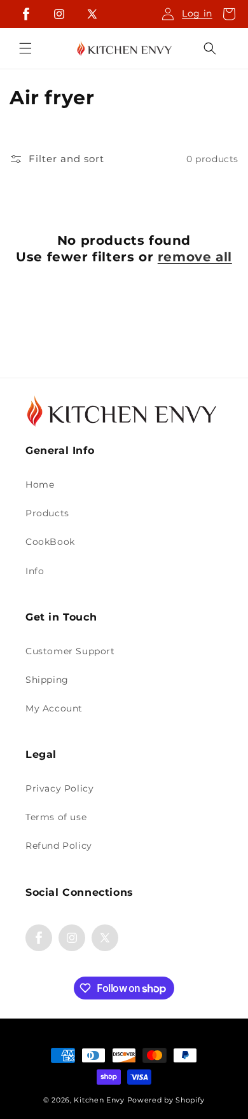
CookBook (50, 541)
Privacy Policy (59, 788)
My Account (54, 708)
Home (39, 484)
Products (47, 513)
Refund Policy (58, 845)
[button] (229, 14)
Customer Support (70, 651)
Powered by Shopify (166, 1099)
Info (34, 571)
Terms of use (55, 817)
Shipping (47, 679)
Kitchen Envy (100, 1099)
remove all (195, 256)
